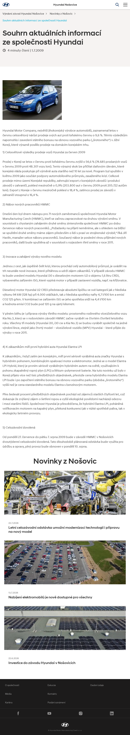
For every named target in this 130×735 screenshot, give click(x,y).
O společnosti (12, 685)
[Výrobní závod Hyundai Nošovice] (65, 725)
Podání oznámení (56, 702)
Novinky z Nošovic (61, 13)
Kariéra (8, 702)
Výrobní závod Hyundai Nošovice (23, 13)
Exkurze (52, 685)
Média (8, 693)
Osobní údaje (97, 685)
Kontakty (52, 693)
